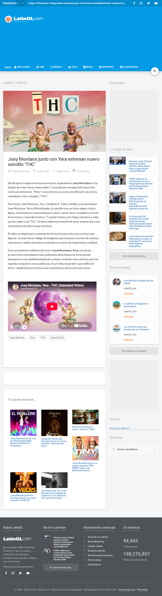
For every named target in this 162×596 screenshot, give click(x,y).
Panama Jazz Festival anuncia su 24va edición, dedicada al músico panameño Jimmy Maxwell (140, 166)
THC (43, 337)
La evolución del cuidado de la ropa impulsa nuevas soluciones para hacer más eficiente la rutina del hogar (140, 222)
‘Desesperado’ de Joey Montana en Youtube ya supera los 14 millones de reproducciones (53, 494)
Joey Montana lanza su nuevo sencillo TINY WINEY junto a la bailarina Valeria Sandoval (84, 468)
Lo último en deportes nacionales (136, 305)
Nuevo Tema (57, 337)
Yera (32, 337)
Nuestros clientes (96, 550)
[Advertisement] (106, 33)
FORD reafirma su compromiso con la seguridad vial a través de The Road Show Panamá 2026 (141, 184)
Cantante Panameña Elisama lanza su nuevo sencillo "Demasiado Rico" (54, 442)
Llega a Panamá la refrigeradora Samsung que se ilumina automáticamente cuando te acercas (138, 202)
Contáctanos (94, 564)
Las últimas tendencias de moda (138, 282)
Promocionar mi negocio (134, 350)
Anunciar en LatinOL (98, 536)
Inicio (8, 67)
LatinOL (8, 83)
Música (22, 83)
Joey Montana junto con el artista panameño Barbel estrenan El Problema (23, 442)
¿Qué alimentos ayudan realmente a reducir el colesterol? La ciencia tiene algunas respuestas (141, 241)
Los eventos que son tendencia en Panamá (136, 328)
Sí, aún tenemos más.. (61, 567)
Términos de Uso (126, 589)
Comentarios (81, 171)
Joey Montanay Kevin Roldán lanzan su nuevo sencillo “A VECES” (23, 498)
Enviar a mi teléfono (127, 449)
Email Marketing (96, 541)
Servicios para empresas (100, 555)
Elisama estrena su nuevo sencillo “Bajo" (83, 428)
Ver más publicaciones (134, 256)
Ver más (128, 293)
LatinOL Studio (95, 546)
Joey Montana (17, 337)
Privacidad (142, 589)
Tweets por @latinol (119, 428)
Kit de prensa (94, 559)
